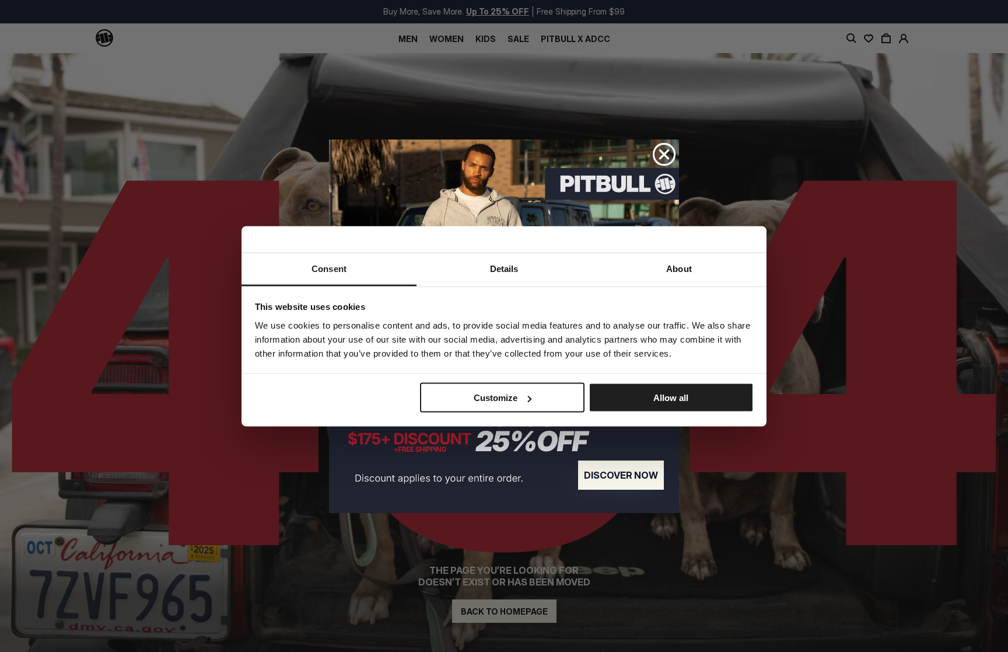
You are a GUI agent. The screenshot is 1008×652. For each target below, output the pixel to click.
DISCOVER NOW (621, 475)
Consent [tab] (329, 268)
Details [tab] (504, 268)
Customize (495, 398)
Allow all (670, 398)
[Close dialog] (664, 154)
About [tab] (679, 268)
